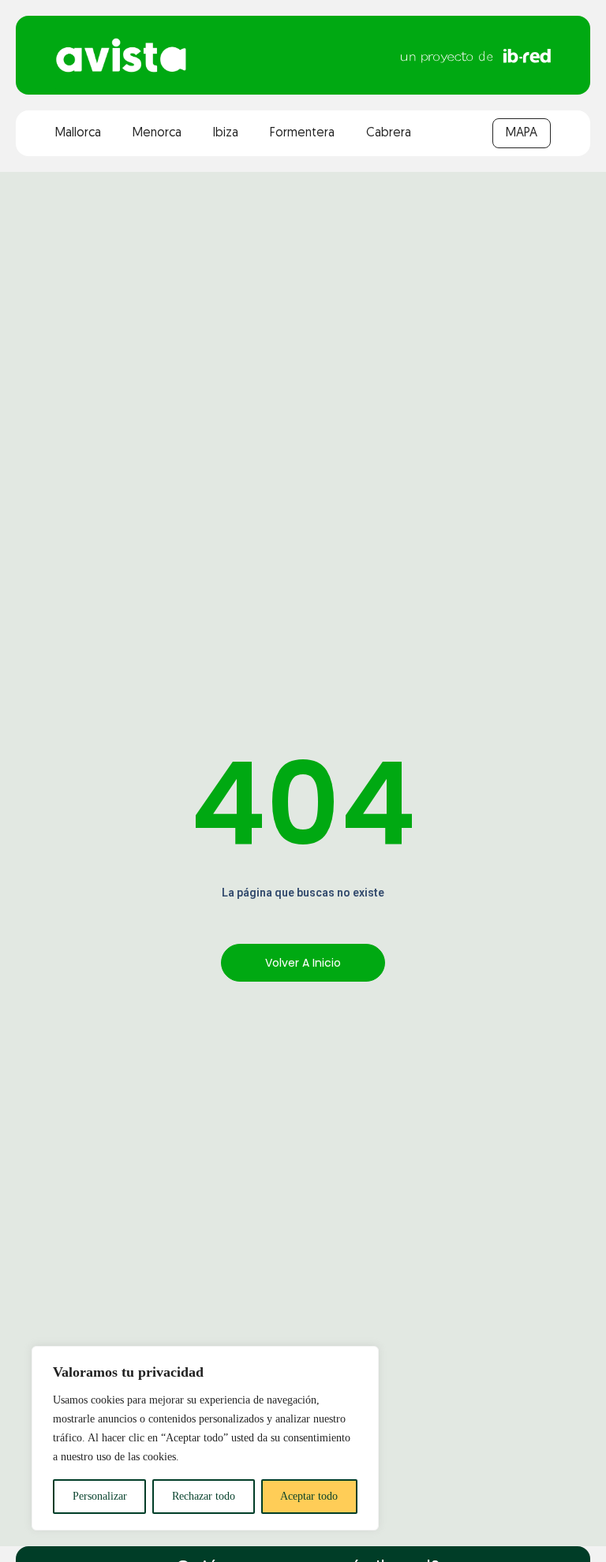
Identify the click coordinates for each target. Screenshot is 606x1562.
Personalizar (100, 1496)
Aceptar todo (309, 1496)
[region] (205, 1438)
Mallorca (78, 133)
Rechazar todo (203, 1496)
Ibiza (225, 133)
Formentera (302, 133)
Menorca (157, 133)
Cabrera (388, 133)
